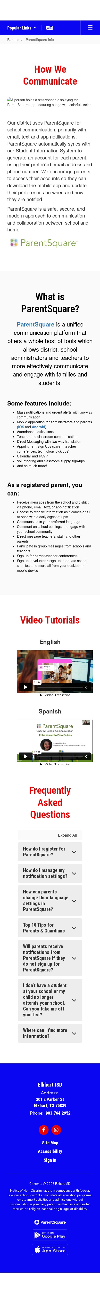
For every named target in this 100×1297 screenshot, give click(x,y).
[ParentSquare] (50, 1222)
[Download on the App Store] (50, 1249)
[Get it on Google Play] (50, 1234)
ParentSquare (35, 324)
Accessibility (50, 1151)
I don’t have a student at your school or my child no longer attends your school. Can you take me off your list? (45, 1000)
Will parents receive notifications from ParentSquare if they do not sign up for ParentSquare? (44, 958)
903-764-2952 (58, 1113)
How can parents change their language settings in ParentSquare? (45, 900)
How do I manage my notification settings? (45, 873)
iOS (21, 426)
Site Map (50, 1142)
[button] (22, 27)
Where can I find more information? (45, 1033)
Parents (13, 39)
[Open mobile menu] (90, 27)
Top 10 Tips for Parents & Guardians (44, 928)
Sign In (50, 1160)
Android (38, 426)
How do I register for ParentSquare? (44, 852)
